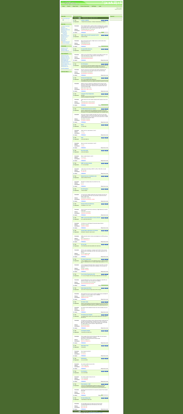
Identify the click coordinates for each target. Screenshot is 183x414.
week (82, 137)
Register (64, 40)
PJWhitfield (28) (65, 60)
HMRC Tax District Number (86, 163)
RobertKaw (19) (65, 66)
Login (100, 6)
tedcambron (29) (65, 59)
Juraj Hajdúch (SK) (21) (67, 64)
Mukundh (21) (65, 65)
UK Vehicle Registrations (86, 259)
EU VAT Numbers (84, 64)
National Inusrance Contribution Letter (89, 176)
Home (63, 6)
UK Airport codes (84, 301)
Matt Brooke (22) (66, 62)
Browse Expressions (85, 6)
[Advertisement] (87, 11)
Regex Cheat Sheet (66, 26)
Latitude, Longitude (85, 20)
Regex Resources (66, 35)
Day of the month (84, 150)
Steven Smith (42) (66, 56)
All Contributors (66, 68)
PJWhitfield (83, 32)
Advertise (64, 38)
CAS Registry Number (85, 330)
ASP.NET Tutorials (99, 412)
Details (103, 20)
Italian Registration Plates (86, 288)
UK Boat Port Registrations (86, 77)
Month (82, 124)
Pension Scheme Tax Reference (87, 203)
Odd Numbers (84, 358)
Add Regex (94, 6)
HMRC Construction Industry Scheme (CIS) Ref (90, 217)
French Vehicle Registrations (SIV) (88, 274)
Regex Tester (75, 6)
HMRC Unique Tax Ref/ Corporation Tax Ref (90, 35)
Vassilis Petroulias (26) (67, 61)
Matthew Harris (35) (66, 58)
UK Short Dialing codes (85, 397)
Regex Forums (65, 48)
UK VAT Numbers (84, 188)
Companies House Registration (87, 93)
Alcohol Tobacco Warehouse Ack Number (89, 230)
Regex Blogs (65, 49)
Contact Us (65, 39)
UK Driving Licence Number (86, 314)
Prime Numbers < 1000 (85, 384)
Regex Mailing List (66, 50)
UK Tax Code (83, 244)
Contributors (65, 34)
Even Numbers (84, 371)
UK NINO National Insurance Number (88, 108)
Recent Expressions (66, 18)
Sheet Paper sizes (84, 345)
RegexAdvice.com (92, 412)
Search (68, 6)
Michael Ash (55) (65, 55)
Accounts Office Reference (86, 49)
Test (106, 20)
